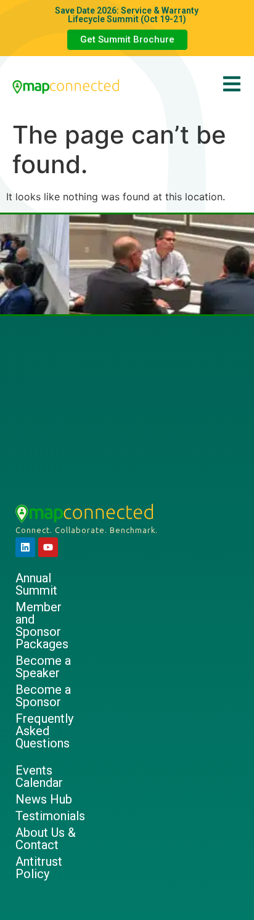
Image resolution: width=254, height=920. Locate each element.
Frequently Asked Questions (44, 730)
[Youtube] (48, 547)
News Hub (43, 799)
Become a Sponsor (43, 695)
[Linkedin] (25, 547)
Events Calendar (39, 776)
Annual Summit (36, 584)
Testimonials (49, 816)
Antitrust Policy (38, 867)
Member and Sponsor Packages (41, 625)
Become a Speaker (43, 666)
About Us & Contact (45, 838)
